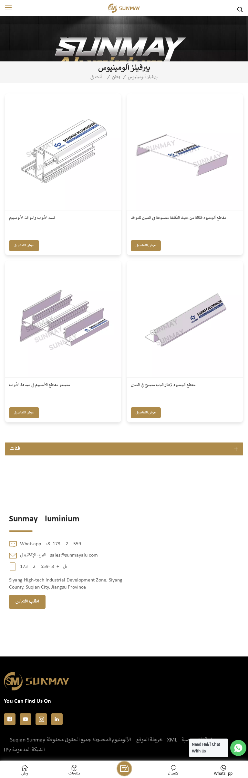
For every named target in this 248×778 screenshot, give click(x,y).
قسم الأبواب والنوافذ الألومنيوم (32, 218)
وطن (116, 77)
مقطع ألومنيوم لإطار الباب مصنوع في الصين (163, 385)
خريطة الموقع (149, 740)
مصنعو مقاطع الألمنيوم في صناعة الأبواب (39, 385)
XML (172, 740)
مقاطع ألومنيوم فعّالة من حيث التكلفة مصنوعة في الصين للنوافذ (178, 218)
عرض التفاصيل (24, 246)
